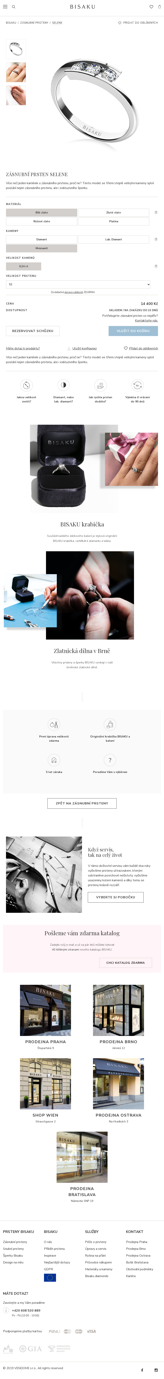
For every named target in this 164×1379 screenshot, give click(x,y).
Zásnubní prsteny (34, 23)
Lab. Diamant (113, 239)
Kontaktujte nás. (146, 320)
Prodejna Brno (136, 1249)
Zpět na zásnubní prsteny (82, 803)
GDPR (48, 1269)
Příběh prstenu (54, 1249)
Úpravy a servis (95, 1249)
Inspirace (50, 1255)
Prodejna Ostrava (138, 1255)
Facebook (142, 1370)
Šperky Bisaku (13, 1255)
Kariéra (131, 1276)
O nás (48, 1242)
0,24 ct (23, 266)
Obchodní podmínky (139, 1269)
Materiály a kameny (98, 1269)
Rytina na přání (95, 1255)
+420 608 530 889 (26, 1310)
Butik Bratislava (137, 1262)
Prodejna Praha (136, 1242)
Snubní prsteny (13, 1249)
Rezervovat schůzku (32, 331)
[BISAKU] (82, 7)
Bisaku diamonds (96, 1276)
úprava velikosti (73, 292)
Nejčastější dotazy (57, 1262)
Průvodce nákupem (98, 1262)
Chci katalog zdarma (125, 963)
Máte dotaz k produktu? (23, 348)
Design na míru (13, 1262)
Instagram (156, 1370)
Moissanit (42, 248)
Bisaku (11, 23)
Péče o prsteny (95, 1242)
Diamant (41, 239)
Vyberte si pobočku (115, 897)
